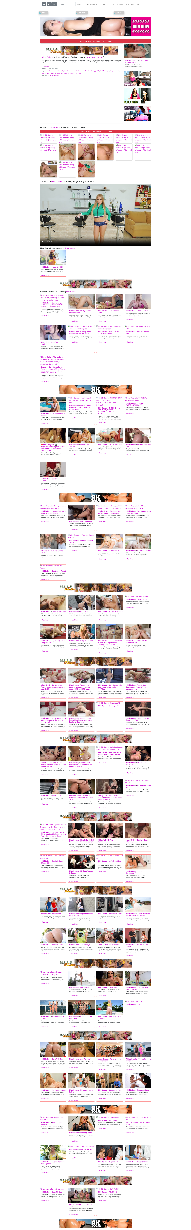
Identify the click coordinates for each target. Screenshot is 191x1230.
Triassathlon (56, 914)
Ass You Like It (57, 945)
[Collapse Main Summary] (45, 66)
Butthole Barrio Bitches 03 (52, 862)
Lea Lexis (72, 796)
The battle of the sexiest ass (138, 1060)
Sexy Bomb (113, 1120)
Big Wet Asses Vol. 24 (138, 786)
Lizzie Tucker (103, 945)
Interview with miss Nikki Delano (137, 988)
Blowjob (69, 71)
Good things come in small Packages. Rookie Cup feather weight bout (81, 720)
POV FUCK (113, 1192)
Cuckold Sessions (59, 612)
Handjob (106, 71)
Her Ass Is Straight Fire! (138, 445)
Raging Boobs (114, 1162)
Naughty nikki (57, 267)
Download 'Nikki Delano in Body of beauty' (96, 41)
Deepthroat (88, 71)
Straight (72, 73)
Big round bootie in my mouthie (81, 914)
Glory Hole (84, 612)
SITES (139, 4)
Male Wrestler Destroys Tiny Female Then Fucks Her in (80, 407)
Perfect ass (84, 987)
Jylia (42, 342)
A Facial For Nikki (115, 914)
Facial (102, 71)
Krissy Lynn (45, 914)
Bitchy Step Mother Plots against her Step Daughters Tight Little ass (53, 764)
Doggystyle (96, 71)
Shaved (57, 73)
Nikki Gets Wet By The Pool (53, 414)
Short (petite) (65, 73)
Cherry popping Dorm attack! (80, 1017)
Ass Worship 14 (86, 1059)
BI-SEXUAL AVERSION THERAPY (135, 404)
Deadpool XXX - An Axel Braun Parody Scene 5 (110, 512)
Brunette (75, 71)
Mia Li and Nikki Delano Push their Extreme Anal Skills (81, 797)
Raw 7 (139, 1004)
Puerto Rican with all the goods (53, 1163)
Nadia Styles (130, 840)
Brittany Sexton (75, 1204)
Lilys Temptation (131, 60)
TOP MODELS (118, 4)
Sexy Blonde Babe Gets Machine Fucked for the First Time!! (110, 687)
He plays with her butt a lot (81, 1091)
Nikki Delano (47, 57)
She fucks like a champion (109, 1017)
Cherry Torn (102, 796)
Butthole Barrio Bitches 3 (137, 841)
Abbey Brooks (103, 1059)
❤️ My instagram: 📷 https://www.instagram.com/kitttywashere (53, 446)
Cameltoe (81, 71)
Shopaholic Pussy (115, 1090)
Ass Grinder (56, 796)
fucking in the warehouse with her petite (80, 333)
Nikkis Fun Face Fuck (137, 333)
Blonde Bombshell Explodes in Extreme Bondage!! (81, 841)
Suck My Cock (57, 1192)
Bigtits (64, 71)
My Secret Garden (144, 550)
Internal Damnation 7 (134, 872)
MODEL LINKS (104, 4)
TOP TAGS (130, 4)
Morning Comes (86, 1133)
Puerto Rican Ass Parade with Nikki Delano (138, 914)
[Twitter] (49, 4)
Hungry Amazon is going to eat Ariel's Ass (53, 512)
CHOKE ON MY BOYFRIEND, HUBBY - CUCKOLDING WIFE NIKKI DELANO (109, 411)
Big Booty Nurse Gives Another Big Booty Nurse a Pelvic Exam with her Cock (53, 834)
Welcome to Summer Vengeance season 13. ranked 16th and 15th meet (81, 687)
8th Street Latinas (95, 57)
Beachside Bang (143, 1090)
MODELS (80, 4)
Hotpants (113, 71)
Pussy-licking (51, 73)
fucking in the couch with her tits (108, 333)
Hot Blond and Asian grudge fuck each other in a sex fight (53, 687)
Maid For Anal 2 (86, 521)
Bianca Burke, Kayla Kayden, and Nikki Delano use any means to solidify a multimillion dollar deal (53, 370)
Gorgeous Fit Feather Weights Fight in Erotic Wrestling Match (81, 764)
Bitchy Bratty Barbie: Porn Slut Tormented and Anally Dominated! (110, 797)
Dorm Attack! (114, 945)
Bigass (59, 71)
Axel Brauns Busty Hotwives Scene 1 (138, 512)
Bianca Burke (46, 367)
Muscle (44, 73)
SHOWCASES (92, 4)
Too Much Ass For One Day (53, 1017)
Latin (118, 71)
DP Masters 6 (114, 551)
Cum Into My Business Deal (136, 642)
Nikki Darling (74, 763)
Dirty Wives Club (115, 445)
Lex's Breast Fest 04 (109, 862)
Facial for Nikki (142, 311)
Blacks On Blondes (116, 612)
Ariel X (43, 763)
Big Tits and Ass (86, 1149)
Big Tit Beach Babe (59, 1090)
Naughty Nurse (143, 1162)
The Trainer (113, 987)
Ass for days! (85, 945)
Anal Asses (56, 975)
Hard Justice (142, 599)
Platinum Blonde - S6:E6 (81, 541)
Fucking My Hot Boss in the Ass (137, 719)
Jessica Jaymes (132, 1122)
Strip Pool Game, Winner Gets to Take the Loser (109, 753)
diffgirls (44, 551)
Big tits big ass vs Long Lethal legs (53, 642)
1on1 (47, 71)
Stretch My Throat (59, 571)
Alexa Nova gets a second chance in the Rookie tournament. (53, 720)
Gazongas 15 (114, 706)
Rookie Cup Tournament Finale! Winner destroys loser (136, 687)
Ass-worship (53, 71)
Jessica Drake (103, 511)
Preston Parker (54, 75)
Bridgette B (102, 840)
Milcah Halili (45, 685)
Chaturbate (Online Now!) (50, 343)
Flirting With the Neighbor (81, 872)
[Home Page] (44, 4)
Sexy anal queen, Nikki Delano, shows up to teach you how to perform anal (53, 305)
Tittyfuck (78, 73)
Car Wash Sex (57, 1059)
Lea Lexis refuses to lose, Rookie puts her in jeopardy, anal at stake (110, 643)
